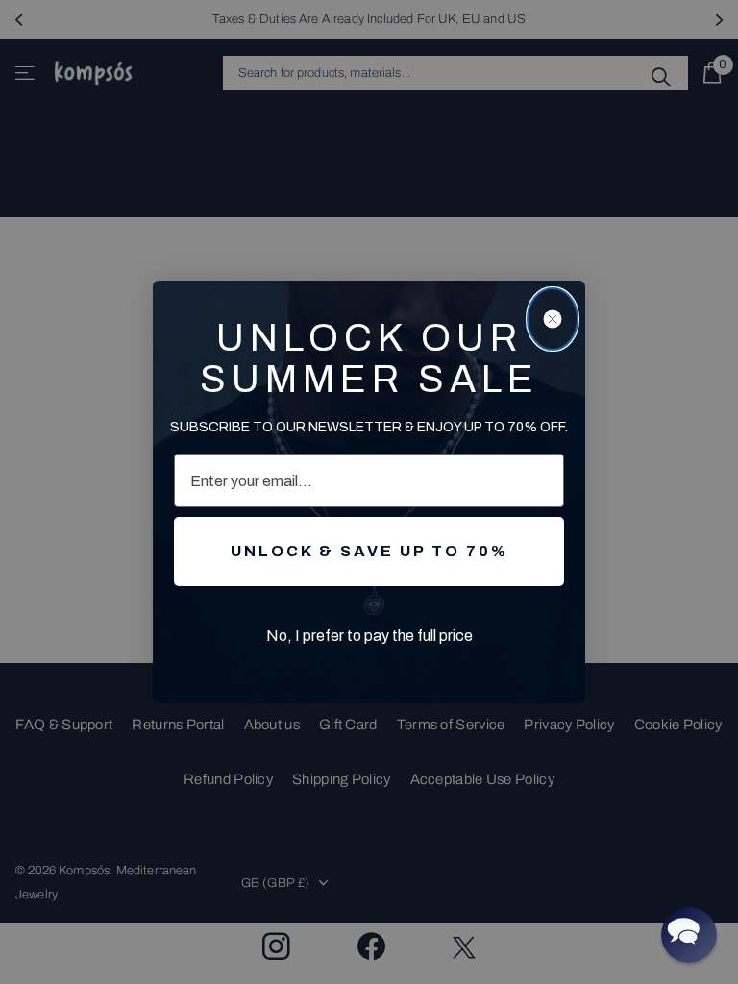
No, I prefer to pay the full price (369, 635)
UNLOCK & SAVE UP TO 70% (369, 551)
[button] (689, 935)
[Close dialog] (553, 319)
